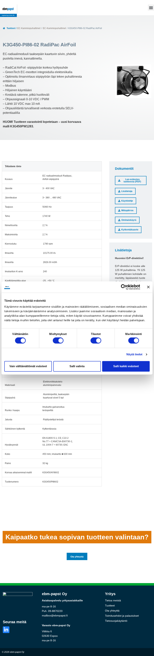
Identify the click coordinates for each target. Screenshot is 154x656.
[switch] (58, 341)
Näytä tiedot (134, 354)
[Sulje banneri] (148, 287)
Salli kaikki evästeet (126, 366)
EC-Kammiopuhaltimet (28, 28)
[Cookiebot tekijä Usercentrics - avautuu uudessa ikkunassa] (123, 287)
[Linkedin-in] (6, 629)
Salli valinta (77, 366)
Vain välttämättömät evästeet (28, 366)
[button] (151, 8)
